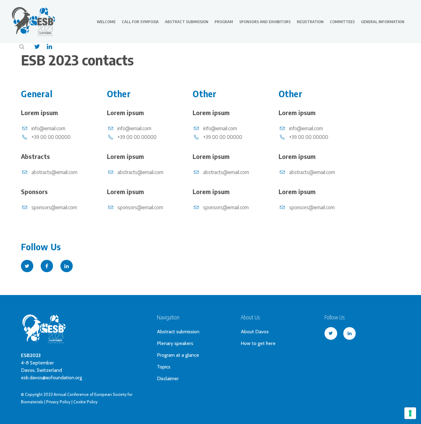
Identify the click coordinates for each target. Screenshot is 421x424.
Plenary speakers (175, 343)
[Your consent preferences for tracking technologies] (410, 413)
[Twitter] (34, 47)
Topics (163, 367)
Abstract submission (178, 332)
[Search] (21, 47)
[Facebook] (47, 266)
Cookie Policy (85, 401)
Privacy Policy (58, 401)
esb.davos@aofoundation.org (51, 377)
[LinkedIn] (46, 47)
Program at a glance (178, 355)
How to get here (258, 343)
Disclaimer (168, 378)
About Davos (255, 332)
